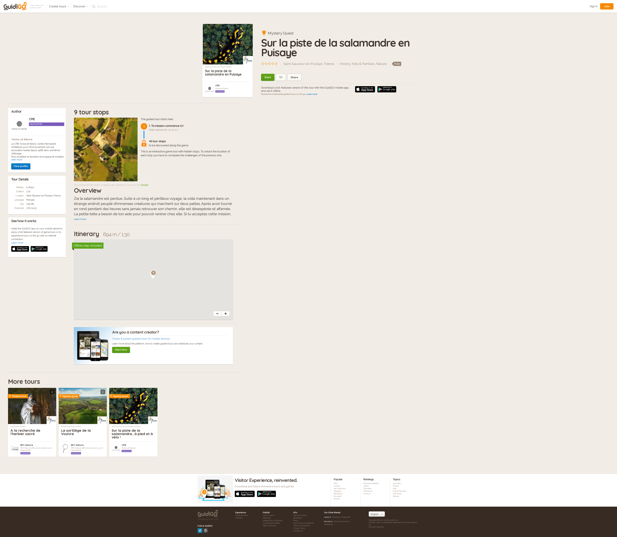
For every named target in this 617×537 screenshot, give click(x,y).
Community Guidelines (303, 523)
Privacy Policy (299, 528)
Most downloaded (371, 483)
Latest (366, 486)
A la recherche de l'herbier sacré (25, 432)
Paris (336, 483)
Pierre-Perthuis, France (71, 426)
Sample (144, 185)
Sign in (593, 6)
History (345, 64)
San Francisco (340, 488)
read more (16, 159)
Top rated (367, 488)
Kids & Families (363, 64)
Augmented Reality (271, 523)
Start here (121, 349)
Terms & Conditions (301, 525)
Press (295, 520)
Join (606, 6)
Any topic (397, 483)
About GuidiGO (300, 515)
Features (267, 518)
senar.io (327, 517)
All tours (367, 493)
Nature (381, 64)
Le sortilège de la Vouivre (76, 432)
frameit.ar (328, 521)
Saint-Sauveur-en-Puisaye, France (218, 67)
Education (297, 518)
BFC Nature (26, 445)
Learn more (312, 94)
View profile (21, 166)
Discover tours (241, 515)
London (337, 486)
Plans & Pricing (269, 525)
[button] (153, 275)
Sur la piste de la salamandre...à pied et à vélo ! (132, 433)
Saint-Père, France (18, 426)
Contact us (298, 531)
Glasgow (337, 491)
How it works (268, 515)
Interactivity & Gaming (272, 520)
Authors (238, 518)
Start (267, 77)
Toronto (337, 499)
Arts (394, 488)
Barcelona (338, 493)
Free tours (367, 491)
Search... (102, 6)
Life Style (397, 493)
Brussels (337, 496)
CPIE (217, 85)
